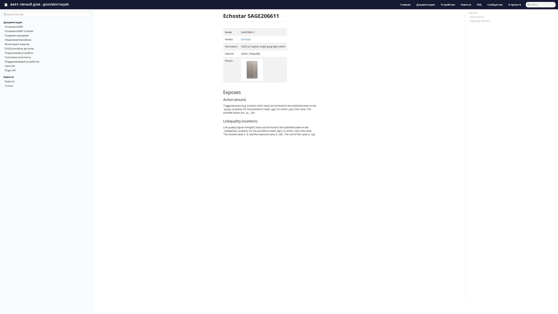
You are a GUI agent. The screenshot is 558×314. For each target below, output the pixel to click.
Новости (8, 77)
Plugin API (10, 70)
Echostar (246, 39)
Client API (10, 66)
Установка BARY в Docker (19, 31)
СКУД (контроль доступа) (19, 48)
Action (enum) (477, 16)
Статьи (9, 85)
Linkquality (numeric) (480, 21)
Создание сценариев (17, 35)
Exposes (472, 12)
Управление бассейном (18, 39)
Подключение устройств (19, 53)
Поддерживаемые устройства (22, 61)
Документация (12, 22)
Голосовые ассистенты (18, 57)
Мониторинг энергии (17, 44)
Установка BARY (14, 26)
